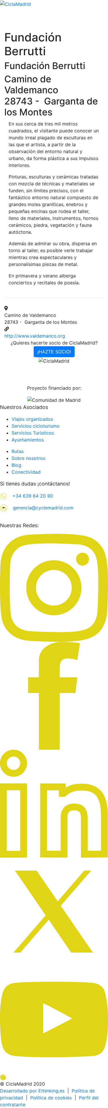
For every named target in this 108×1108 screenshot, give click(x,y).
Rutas (18, 451)
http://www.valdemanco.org (34, 336)
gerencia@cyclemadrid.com (43, 508)
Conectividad (26, 472)
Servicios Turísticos (33, 433)
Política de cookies (51, 1098)
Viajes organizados (32, 419)
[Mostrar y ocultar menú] (104, 29)
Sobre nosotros (28, 458)
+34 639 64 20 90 (32, 496)
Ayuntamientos (28, 440)
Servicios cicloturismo (36, 426)
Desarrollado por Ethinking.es (32, 1091)
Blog (16, 465)
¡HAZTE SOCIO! (54, 352)
